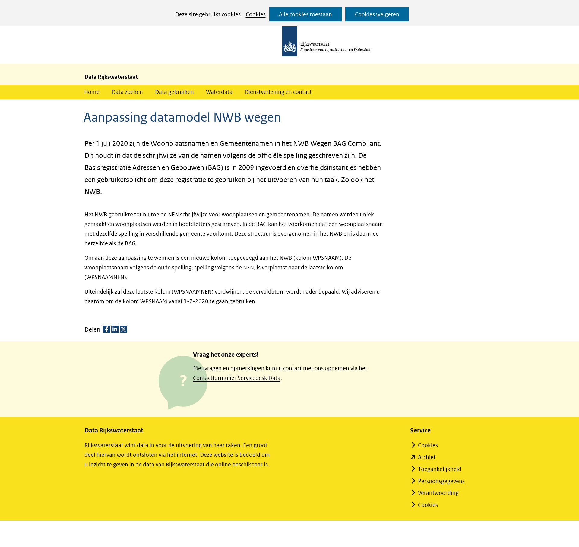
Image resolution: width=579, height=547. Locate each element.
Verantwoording (438, 492)
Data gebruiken (174, 91)
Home (92, 91)
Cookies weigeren (377, 14)
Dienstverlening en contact (278, 91)
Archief (426, 457)
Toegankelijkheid (439, 469)
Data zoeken (127, 91)
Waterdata (219, 91)
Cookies (256, 14)
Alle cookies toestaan (305, 14)
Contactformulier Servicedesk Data (236, 377)
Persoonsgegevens (441, 481)
